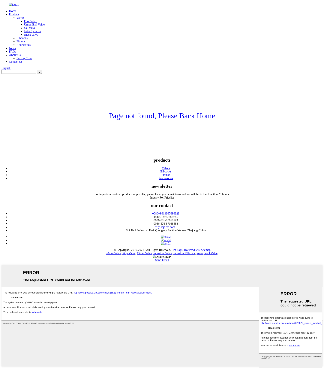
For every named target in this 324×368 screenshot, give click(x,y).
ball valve (29, 27)
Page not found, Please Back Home (162, 115)
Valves (20, 17)
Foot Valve (30, 21)
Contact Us (15, 61)
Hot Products (192, 249)
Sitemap (206, 249)
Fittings (20, 41)
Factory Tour (24, 58)
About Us (15, 54)
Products (14, 14)
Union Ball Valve (34, 24)
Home (12, 11)
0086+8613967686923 (165, 213)
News (12, 48)
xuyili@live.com (165, 227)
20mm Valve (113, 253)
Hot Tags (177, 249)
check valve (31, 34)
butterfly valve (32, 31)
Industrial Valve (162, 253)
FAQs (12, 51)
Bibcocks (22, 38)
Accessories (23, 44)
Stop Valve (128, 253)
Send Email (162, 260)
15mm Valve (144, 253)
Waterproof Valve (207, 253)
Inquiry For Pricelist (162, 197)
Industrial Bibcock (184, 253)
